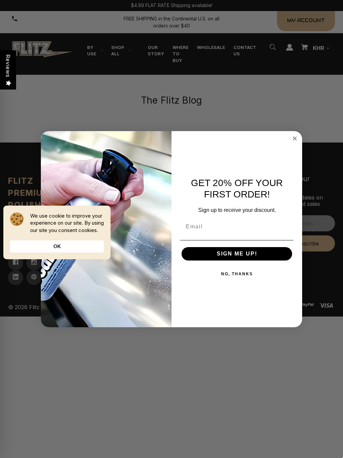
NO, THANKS (237, 274)
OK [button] (57, 246)
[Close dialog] (295, 138)
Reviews (8, 65)
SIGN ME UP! (237, 253)
